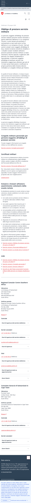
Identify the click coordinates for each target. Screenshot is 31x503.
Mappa (3, 315)
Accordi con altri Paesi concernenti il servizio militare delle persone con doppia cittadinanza (16, 270)
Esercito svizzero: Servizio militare (12, 266)
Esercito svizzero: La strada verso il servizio (15, 250)
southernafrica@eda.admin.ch (9, 342)
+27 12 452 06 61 (6, 333)
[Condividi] (29, 19)
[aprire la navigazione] (28, 13)
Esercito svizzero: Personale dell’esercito (12, 166)
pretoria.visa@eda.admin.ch (9, 366)
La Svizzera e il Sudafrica (11, 13)
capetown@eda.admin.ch (8, 430)
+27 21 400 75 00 (6, 421)
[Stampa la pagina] (25, 19)
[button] (28, 457)
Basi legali (7, 497)
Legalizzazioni (5, 177)
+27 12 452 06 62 (6, 356)
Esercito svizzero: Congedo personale (12, 148)
